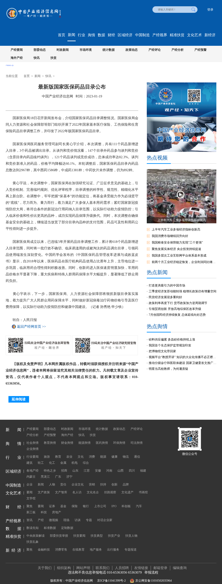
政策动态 (132, 49)
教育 (58, 456)
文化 (81, 456)
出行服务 (113, 549)
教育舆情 (50, 442)
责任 (63, 484)
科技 (44, 512)
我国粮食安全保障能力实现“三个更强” (177, 242)
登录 (210, 9)
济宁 (69, 476)
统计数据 (109, 49)
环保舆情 (119, 442)
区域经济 (125, 35)
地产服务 (96, 549)
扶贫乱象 (32, 541)
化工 (52, 462)
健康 (114, 456)
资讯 (29, 520)
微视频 (53, 520)
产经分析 (177, 49)
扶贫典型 (97, 535)
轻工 (41, 462)
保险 (75, 506)
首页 (61, 35)
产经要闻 (17, 49)
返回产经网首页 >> (31, 326)
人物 (52, 484)
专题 (89, 520)
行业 (81, 35)
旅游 (47, 456)
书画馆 (143, 492)
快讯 (37, 57)
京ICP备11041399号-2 (111, 580)
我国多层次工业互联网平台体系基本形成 (179, 255)
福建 (143, 470)
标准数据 (50, 528)
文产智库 (61, 492)
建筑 (29, 462)
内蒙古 (31, 476)
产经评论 (155, 49)
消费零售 (61, 549)
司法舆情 (137, 442)
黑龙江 (45, 476)
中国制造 (142, 35)
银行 (86, 506)
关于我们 (45, 568)
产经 (41, 520)
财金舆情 (67, 442)
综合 (86, 462)
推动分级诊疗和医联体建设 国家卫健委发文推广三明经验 (182, 363)
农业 (69, 456)
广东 (58, 476)
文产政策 (44, 492)
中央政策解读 (35, 535)
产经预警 (200, 49)
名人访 (77, 492)
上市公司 (100, 506)
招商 (64, 470)
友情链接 (141, 568)
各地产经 (32, 470)
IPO (113, 506)
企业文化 (78, 484)
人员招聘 (122, 568)
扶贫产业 (114, 535)
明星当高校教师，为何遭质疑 (168, 368)
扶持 (103, 484)
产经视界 (159, 35)
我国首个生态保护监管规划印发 (170, 345)
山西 (121, 470)
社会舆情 (32, 442)
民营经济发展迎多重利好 (165, 297)
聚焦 (29, 506)
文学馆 (31, 498)
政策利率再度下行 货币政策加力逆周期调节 (178, 303)
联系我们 (102, 568)
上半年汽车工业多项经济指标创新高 (176, 229)
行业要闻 (32, 456)
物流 (126, 456)
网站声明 (83, 568)
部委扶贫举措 (59, 535)
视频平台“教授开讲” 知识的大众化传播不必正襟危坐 (182, 357)
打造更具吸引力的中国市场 (167, 285)
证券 (52, 506)
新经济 (209, 35)
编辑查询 (180, 568)
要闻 (29, 492)
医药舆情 (102, 442)
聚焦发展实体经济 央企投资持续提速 (176, 249)
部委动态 (40, 49)
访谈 (78, 520)
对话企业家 (104, 520)
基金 (63, 506)
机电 (75, 462)
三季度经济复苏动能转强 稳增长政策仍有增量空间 (182, 291)
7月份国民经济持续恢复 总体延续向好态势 (177, 314)
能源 (103, 456)
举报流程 (151, 572)
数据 (101, 35)
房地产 (56, 512)
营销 (92, 484)
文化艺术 (194, 35)
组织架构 (64, 568)
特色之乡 (50, 470)
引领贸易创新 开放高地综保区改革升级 (175, 309)
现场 (66, 520)
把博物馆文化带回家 (162, 351)
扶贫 (54, 57)
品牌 (126, 484)
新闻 (71, 35)
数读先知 (32, 528)
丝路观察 (110, 492)
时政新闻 (63, 49)
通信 (137, 456)
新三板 (31, 512)
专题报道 (130, 549)
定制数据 (67, 528)
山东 (75, 470)
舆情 (91, 35)
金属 (63, 462)
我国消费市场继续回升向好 (170, 236)
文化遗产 (127, 492)
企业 (29, 484)
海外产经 (17, 57)
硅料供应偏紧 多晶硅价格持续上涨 (172, 339)
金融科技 (44, 549)
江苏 (87, 470)
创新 (114, 484)
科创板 (126, 506)
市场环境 (86, 49)
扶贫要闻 (79, 535)
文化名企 (93, 492)
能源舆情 (84, 442)
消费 (92, 456)
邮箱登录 (160, 568)
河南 (109, 470)
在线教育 (78, 549)
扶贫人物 (131, 535)
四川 (132, 470)
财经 (111, 35)
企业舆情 (32, 449)
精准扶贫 (177, 35)
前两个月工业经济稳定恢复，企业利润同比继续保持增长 (184, 262)
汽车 (139, 506)
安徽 (98, 470)
